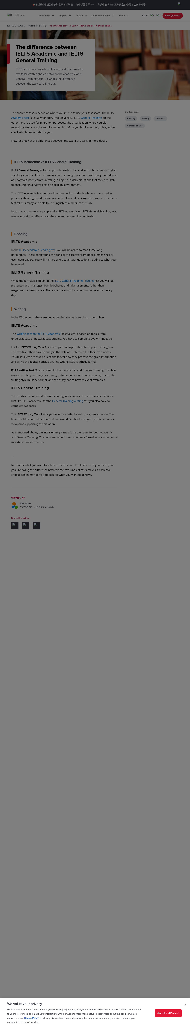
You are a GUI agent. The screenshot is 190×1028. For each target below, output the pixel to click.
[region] (95, 1013)
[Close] (185, 1004)
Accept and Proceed (168, 1013)
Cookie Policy (31, 1018)
